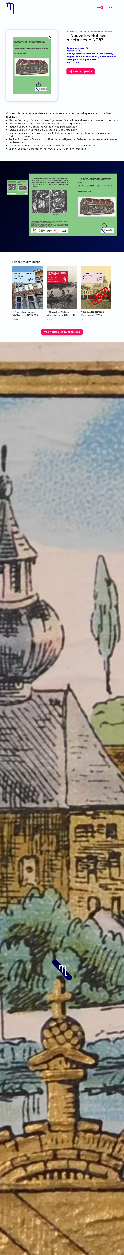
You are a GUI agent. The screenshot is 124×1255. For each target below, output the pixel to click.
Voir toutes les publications (62, 332)
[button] (50, 37)
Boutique (78, 31)
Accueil (69, 31)
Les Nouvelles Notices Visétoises (98, 31)
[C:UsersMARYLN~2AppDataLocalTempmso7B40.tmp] (73, 205)
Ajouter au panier (80, 71)
